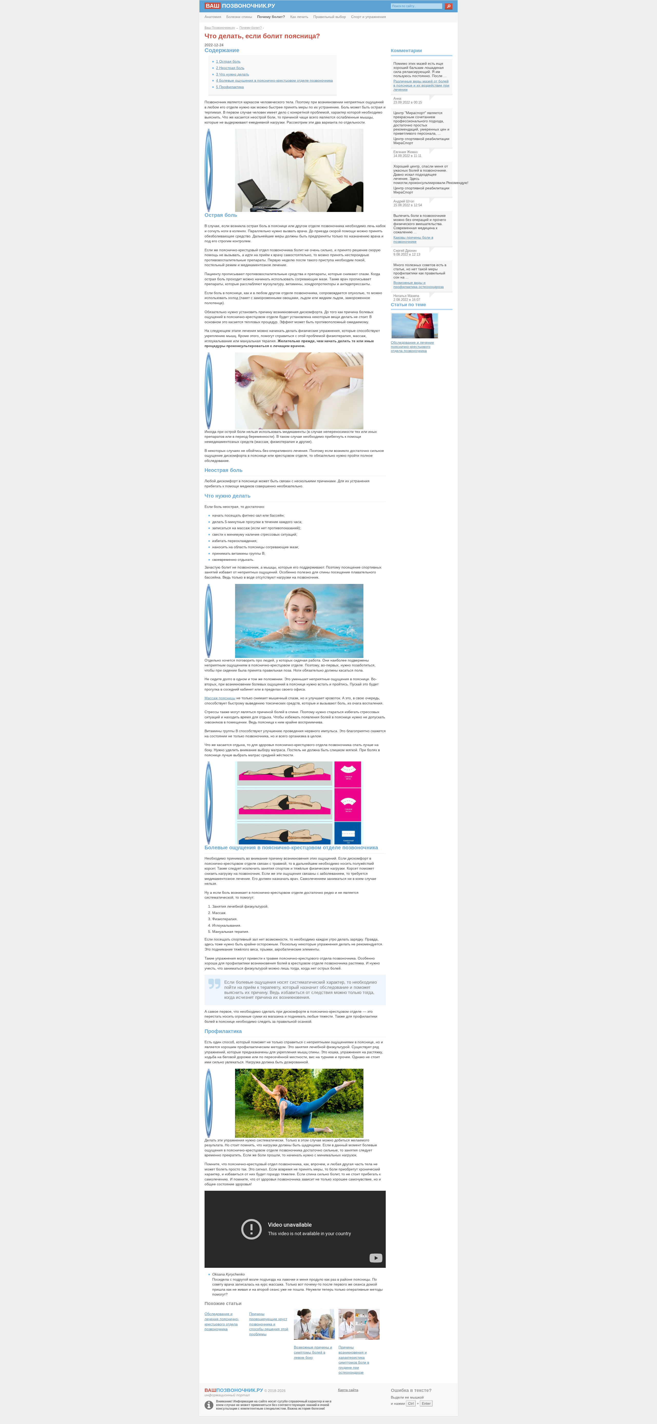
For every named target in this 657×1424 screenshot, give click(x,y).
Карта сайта (348, 1390)
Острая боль (228, 61)
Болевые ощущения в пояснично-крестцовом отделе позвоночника (274, 80)
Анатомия (213, 17)
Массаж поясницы (220, 698)
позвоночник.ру (240, 6)
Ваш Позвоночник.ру (220, 28)
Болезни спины (239, 17)
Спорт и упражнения (368, 17)
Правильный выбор (329, 17)
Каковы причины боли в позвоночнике (413, 239)
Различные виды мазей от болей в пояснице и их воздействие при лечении (421, 85)
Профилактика (230, 87)
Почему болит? (250, 28)
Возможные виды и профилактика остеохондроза (418, 285)
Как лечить (299, 17)
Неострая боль (230, 68)
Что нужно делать (232, 74)
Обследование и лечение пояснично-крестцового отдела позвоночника (412, 346)
